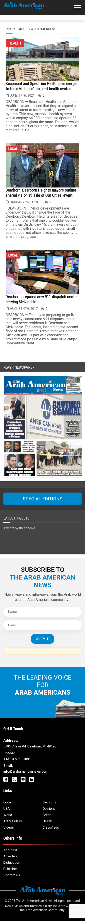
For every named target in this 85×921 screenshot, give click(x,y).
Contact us (11, 875)
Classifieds (51, 827)
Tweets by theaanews (19, 528)
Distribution (11, 863)
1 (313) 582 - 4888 (17, 759)
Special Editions (42, 499)
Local (13, 149)
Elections (49, 802)
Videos (8, 827)
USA (6, 809)
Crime (47, 815)
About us (10, 850)
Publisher (10, 869)
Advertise (10, 856)
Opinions (49, 809)
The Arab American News (34, 901)
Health (47, 821)
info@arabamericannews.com (25, 771)
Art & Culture (13, 821)
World (7, 815)
